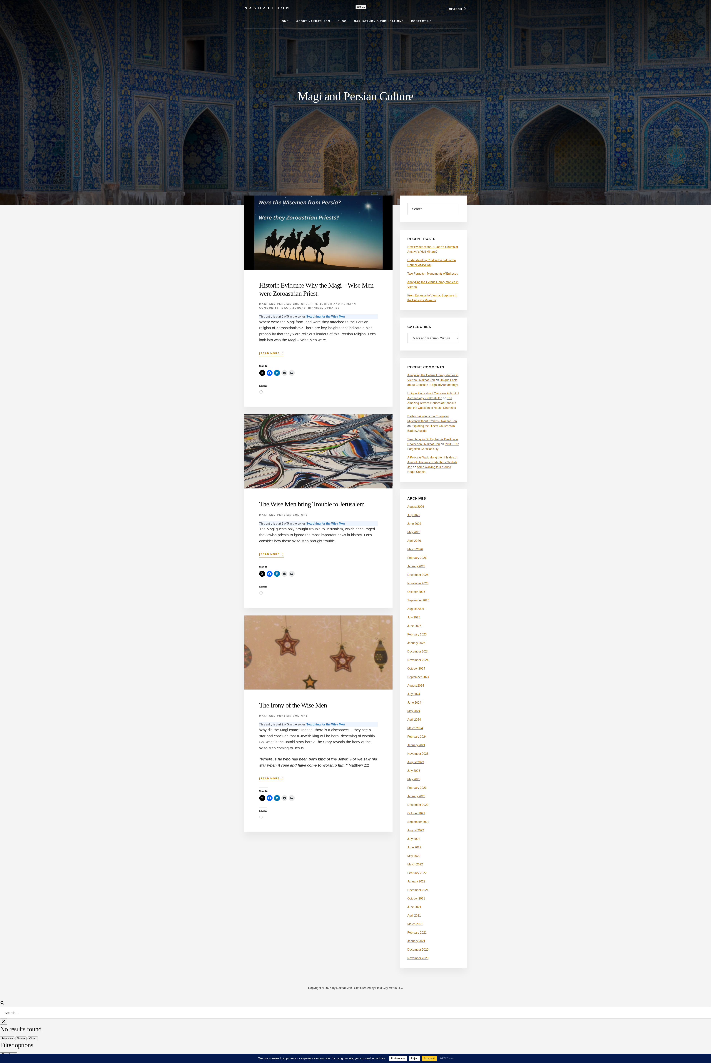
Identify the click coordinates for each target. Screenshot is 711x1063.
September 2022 (418, 821)
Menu (362, 7)
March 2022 (415, 864)
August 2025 (415, 608)
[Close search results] (3, 1022)
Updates (332, 307)
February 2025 (417, 634)
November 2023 (417, 753)
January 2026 (416, 566)
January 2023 (416, 796)
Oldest (32, 1038)
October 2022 (416, 813)
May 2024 (413, 711)
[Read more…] (271, 354)
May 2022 (413, 855)
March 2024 (415, 728)
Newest (21, 1038)
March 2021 (415, 924)
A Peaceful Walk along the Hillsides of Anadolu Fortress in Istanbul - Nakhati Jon (432, 462)
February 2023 (417, 787)
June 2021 (414, 907)
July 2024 (413, 694)
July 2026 (413, 515)
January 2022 (416, 881)
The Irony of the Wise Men (293, 705)
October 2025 (416, 591)
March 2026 (415, 549)
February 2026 (417, 557)
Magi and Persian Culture (283, 304)
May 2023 (413, 779)
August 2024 (415, 685)
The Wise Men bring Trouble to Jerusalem (312, 504)
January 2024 (416, 745)
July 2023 (413, 770)
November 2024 (417, 660)
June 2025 (414, 626)
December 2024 (417, 651)
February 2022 (417, 873)
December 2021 (417, 890)
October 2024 (416, 668)
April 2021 (414, 915)
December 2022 (417, 804)
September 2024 (418, 677)
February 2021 (417, 932)
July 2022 (413, 838)
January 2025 (416, 643)
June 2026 (414, 523)
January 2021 (416, 941)
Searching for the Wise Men (325, 316)
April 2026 (414, 540)
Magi (285, 307)
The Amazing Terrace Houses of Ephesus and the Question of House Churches (431, 403)
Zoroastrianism (307, 307)
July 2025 (413, 617)
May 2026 (413, 532)
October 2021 (416, 898)
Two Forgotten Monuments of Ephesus (432, 273)
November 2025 (417, 583)
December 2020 (417, 949)
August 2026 (415, 506)
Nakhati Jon (267, 8)
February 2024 (417, 736)
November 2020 (417, 958)
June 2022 (414, 847)
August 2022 (415, 830)
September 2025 (418, 600)
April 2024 (414, 719)
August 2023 (415, 762)
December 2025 (417, 574)
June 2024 (414, 702)
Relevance (7, 1038)
